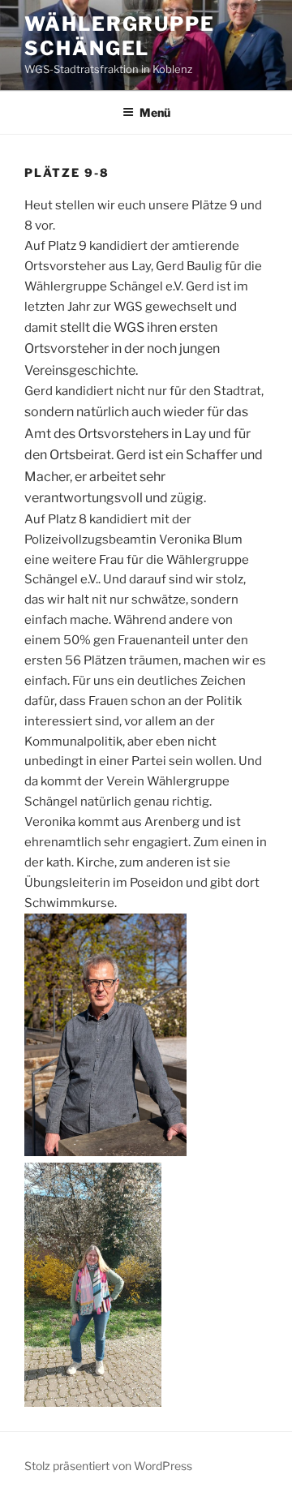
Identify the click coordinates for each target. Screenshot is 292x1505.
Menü (155, 112)
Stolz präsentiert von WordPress (108, 1466)
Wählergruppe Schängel (119, 36)
